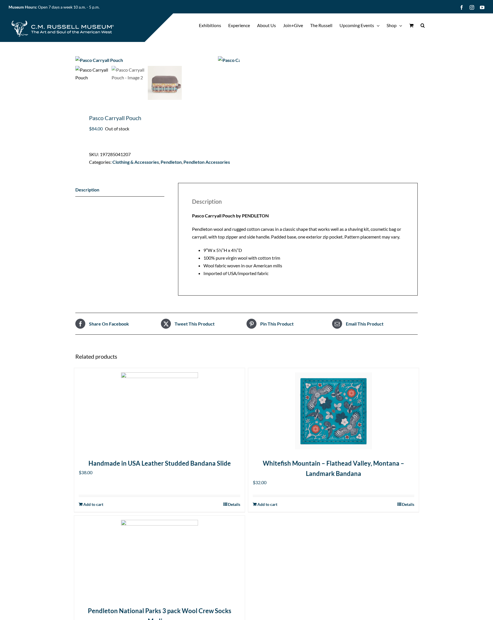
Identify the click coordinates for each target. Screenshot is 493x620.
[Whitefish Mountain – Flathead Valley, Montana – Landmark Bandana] (333, 411)
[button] (423, 25)
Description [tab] (87, 189)
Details (408, 504)
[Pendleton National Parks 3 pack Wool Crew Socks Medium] (159, 558)
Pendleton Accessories (206, 162)
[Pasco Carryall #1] (146, 60)
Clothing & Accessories (135, 162)
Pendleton (171, 162)
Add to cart (267, 504)
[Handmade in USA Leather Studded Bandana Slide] (159, 411)
